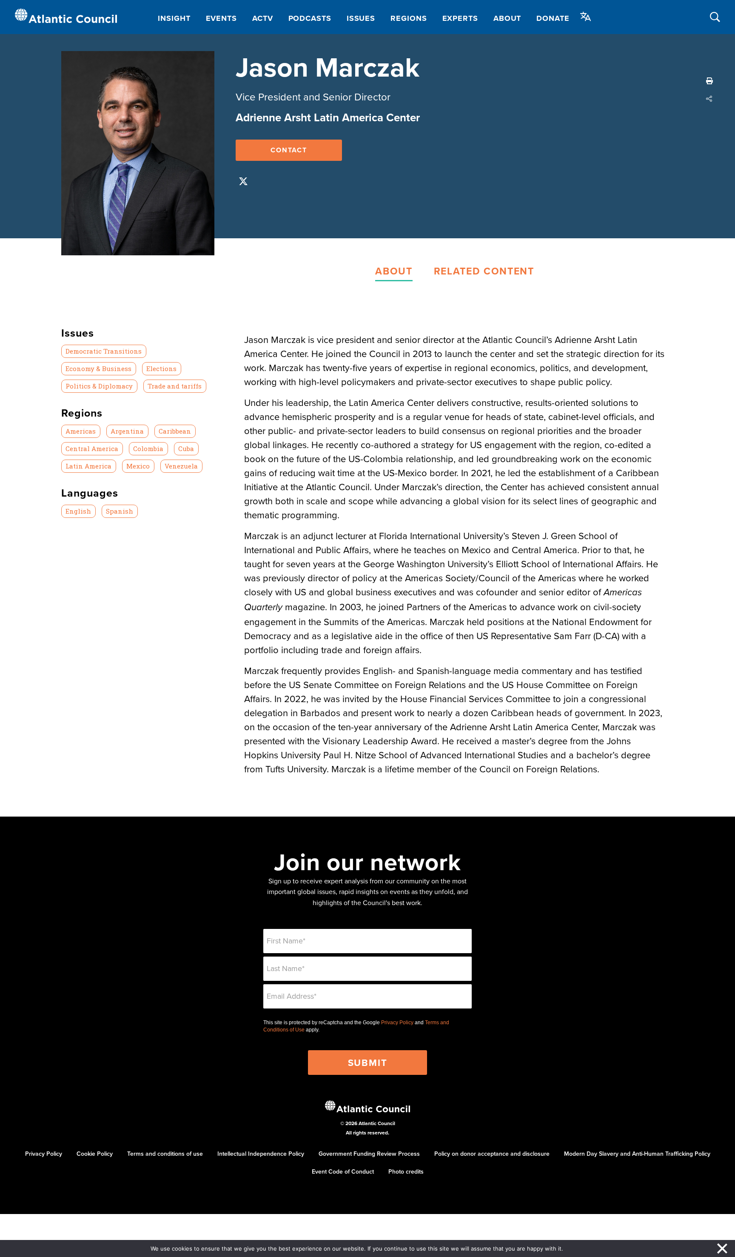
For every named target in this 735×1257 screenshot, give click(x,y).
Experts (460, 18)
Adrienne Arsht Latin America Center (328, 117)
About (507, 18)
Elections (161, 368)
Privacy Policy (397, 1023)
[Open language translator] (585, 16)
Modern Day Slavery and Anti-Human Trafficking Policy (637, 1153)
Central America (92, 448)
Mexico (138, 466)
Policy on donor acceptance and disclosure (492, 1153)
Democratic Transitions (104, 351)
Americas (81, 431)
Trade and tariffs (175, 386)
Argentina (127, 431)
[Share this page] (709, 98)
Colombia (148, 448)
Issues (361, 18)
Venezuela (181, 466)
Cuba (186, 448)
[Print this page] (709, 80)
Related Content (484, 271)
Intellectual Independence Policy (260, 1153)
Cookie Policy (95, 1153)
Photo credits (406, 1171)
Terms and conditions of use (165, 1153)
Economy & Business (98, 368)
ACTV (262, 18)
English (78, 511)
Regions (408, 18)
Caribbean (175, 431)
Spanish (119, 511)
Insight (174, 18)
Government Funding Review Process (369, 1153)
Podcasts (309, 18)
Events (221, 18)
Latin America (88, 466)
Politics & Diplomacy (99, 386)
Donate (552, 18)
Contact (289, 150)
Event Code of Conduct (343, 1171)
